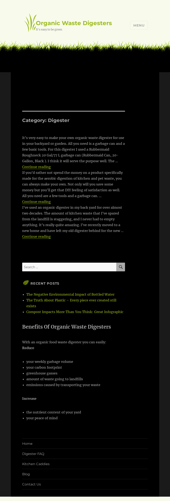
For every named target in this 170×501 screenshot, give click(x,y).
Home (27, 444)
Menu (139, 25)
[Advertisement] (86, 80)
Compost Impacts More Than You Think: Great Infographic (74, 312)
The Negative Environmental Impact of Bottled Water (70, 294)
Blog (26, 474)
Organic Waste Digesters (74, 23)
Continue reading (36, 167)
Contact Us (31, 484)
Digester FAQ (33, 454)
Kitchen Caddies (36, 464)
